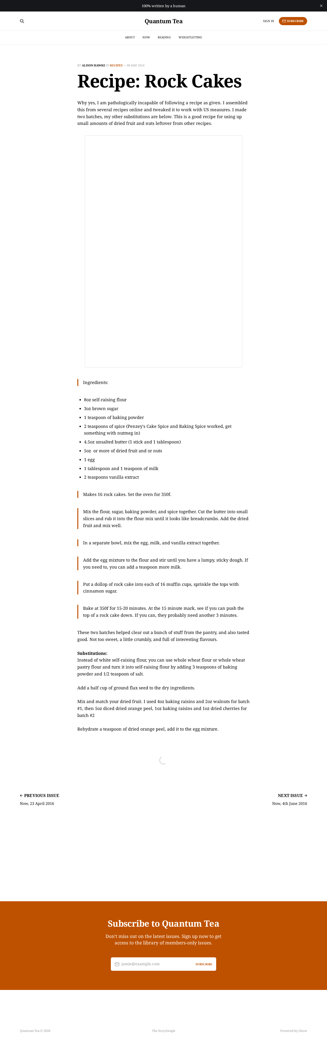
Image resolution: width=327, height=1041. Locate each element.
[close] (321, 6)
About (130, 37)
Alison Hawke (93, 65)
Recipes (116, 65)
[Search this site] (22, 21)
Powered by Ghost (293, 1031)
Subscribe (295, 21)
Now (146, 37)
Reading (164, 37)
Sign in (268, 21)
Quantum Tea (164, 21)
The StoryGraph (163, 1031)
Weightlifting (190, 37)
